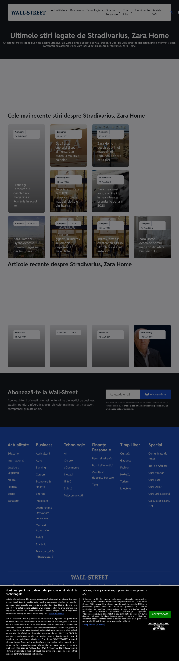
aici (39, 639)
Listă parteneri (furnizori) (94, 624)
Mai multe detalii (56, 613)
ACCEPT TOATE (160, 614)
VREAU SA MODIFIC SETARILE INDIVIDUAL (158, 626)
